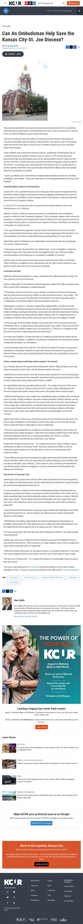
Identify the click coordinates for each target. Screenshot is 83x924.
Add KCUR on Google (41, 823)
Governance (68, 891)
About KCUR (35, 881)
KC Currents (33, 567)
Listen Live (34, 885)
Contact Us (51, 890)
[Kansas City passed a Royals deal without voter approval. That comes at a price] (9, 764)
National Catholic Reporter (52, 577)
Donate (74, 3)
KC (62, 570)
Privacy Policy (68, 901)
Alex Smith (14, 46)
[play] (6, 11)
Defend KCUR (41, 864)
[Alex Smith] (7, 603)
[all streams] (80, 10)
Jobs (49, 895)
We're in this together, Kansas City (41, 845)
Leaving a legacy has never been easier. (41, 708)
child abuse (73, 577)
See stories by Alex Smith (25, 616)
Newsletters (35, 900)
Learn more (41, 727)
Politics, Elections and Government (30, 760)
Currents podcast (71, 570)
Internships (51, 900)
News (19, 776)
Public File (67, 896)
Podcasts (34, 895)
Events (50, 881)
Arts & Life (21, 744)
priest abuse (14, 582)
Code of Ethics (69, 886)
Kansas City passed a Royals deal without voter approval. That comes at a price (47, 763)
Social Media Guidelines (68, 881)
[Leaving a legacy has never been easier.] (41, 664)
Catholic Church (30, 577)
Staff (49, 885)
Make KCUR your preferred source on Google (41, 814)
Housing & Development (26, 792)
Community (6, 26)
